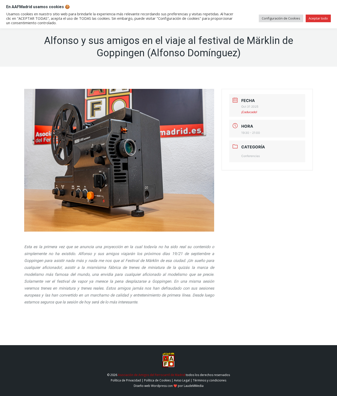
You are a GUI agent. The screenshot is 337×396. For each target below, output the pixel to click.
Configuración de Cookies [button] (281, 18)
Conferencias (250, 156)
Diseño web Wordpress (150, 386)
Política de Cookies (157, 380)
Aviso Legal (182, 380)
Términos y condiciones (209, 380)
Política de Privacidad (126, 380)
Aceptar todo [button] (318, 18)
